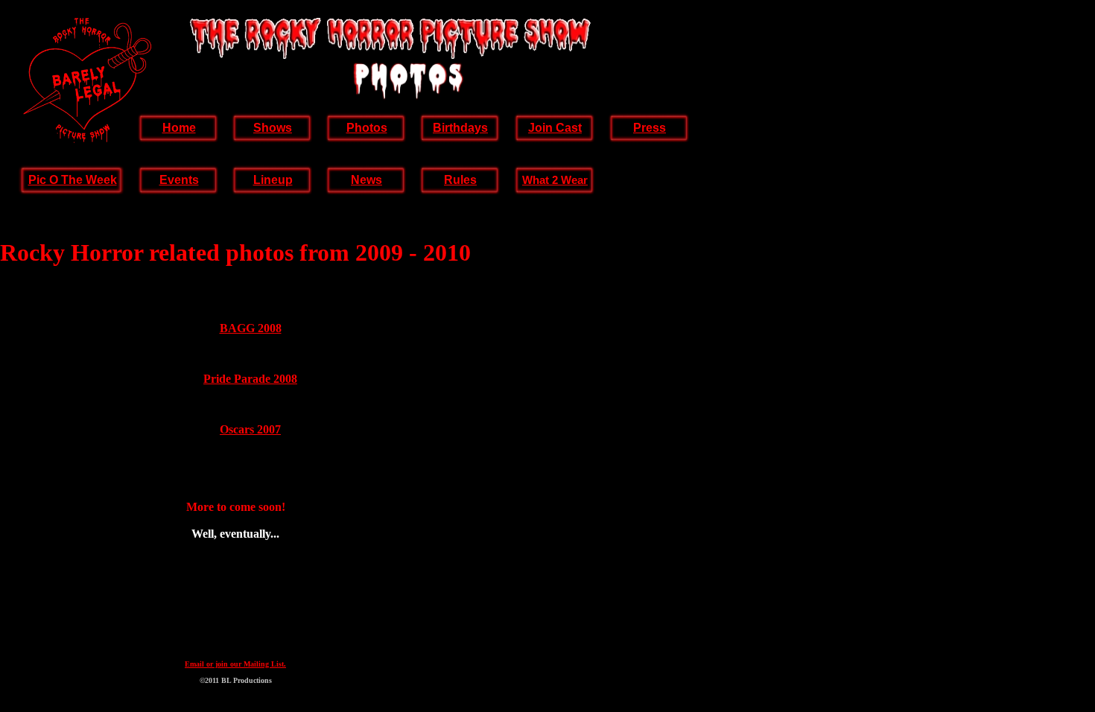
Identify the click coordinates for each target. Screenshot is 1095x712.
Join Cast (555, 127)
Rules (460, 180)
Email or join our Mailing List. (235, 664)
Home (179, 127)
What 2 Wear (555, 180)
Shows (272, 127)
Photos (366, 127)
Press (649, 127)
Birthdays (460, 127)
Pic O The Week (72, 180)
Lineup (273, 180)
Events (179, 180)
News (366, 180)
